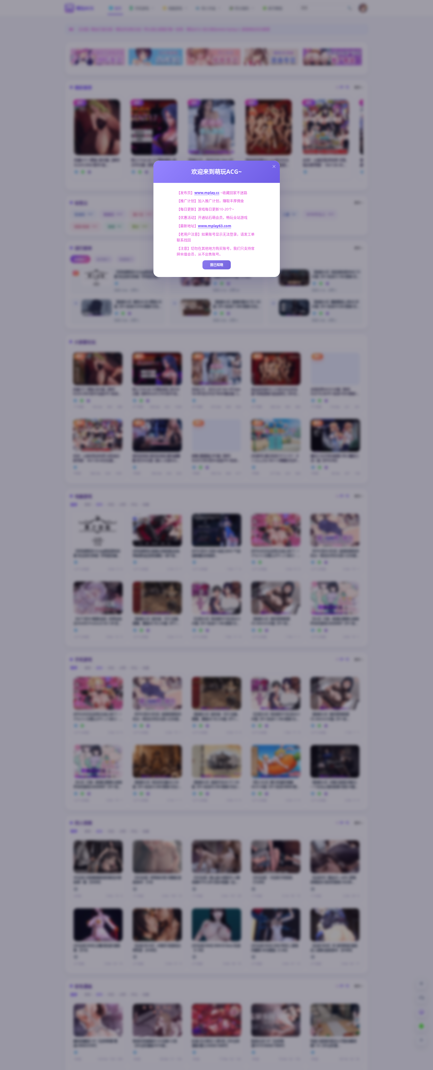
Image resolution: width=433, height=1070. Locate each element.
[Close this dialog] (274, 166)
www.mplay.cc (206, 192)
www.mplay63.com (214, 225)
